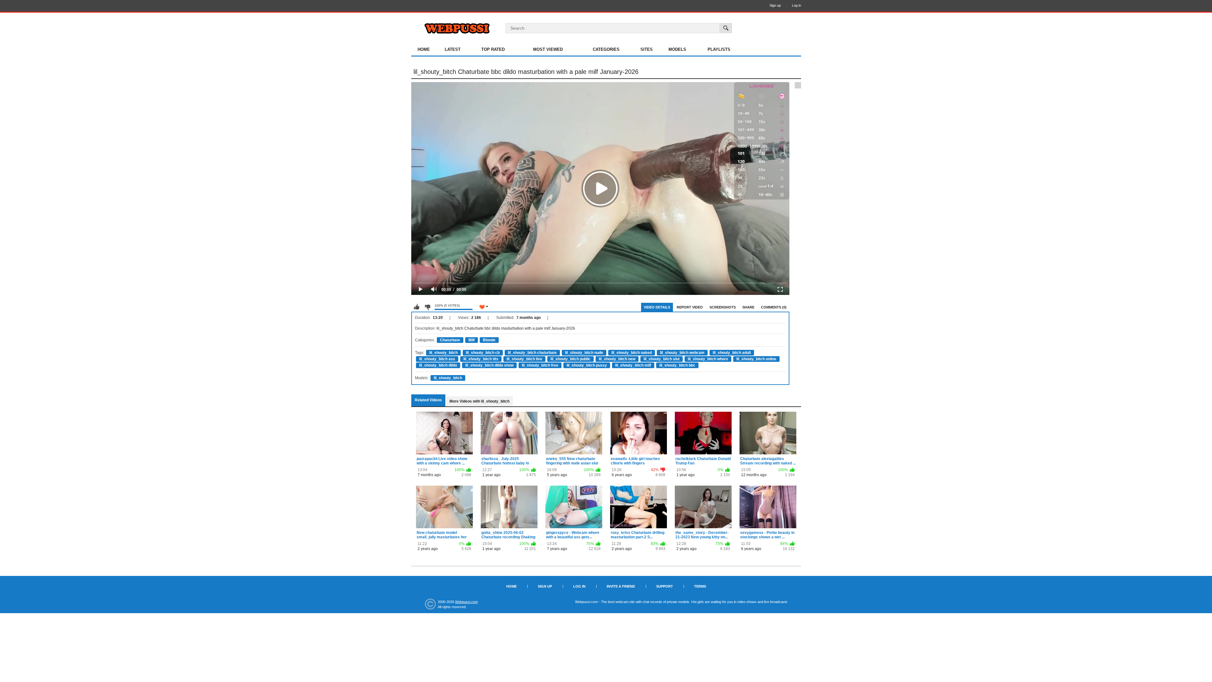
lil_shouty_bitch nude (584, 352)
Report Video (690, 307)
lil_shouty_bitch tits (480, 359)
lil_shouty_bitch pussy (587, 365)
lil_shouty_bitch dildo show (489, 365)
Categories (606, 49)
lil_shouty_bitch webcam (682, 352)
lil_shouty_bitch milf (633, 365)
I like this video (416, 307)
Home (424, 49)
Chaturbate (450, 340)
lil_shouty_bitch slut (662, 359)
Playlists (719, 49)
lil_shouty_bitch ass (437, 359)
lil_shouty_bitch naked (631, 352)
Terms (700, 586)
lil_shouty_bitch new (617, 359)
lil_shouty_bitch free (540, 365)
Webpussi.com (466, 602)
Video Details (657, 307)
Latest (452, 49)
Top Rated (493, 49)
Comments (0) (774, 307)
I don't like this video (427, 307)
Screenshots (723, 307)
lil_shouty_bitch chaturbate (532, 352)
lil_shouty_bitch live (524, 359)
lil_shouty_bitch (443, 352)
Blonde (489, 340)
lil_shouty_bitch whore (708, 359)
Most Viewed (548, 49)
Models (677, 49)
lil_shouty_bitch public (570, 359)
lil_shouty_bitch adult (732, 352)
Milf (471, 340)
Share (748, 307)
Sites (646, 49)
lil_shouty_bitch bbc (677, 365)
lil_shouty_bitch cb (483, 352)
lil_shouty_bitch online (756, 359)
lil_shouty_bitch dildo (438, 365)
